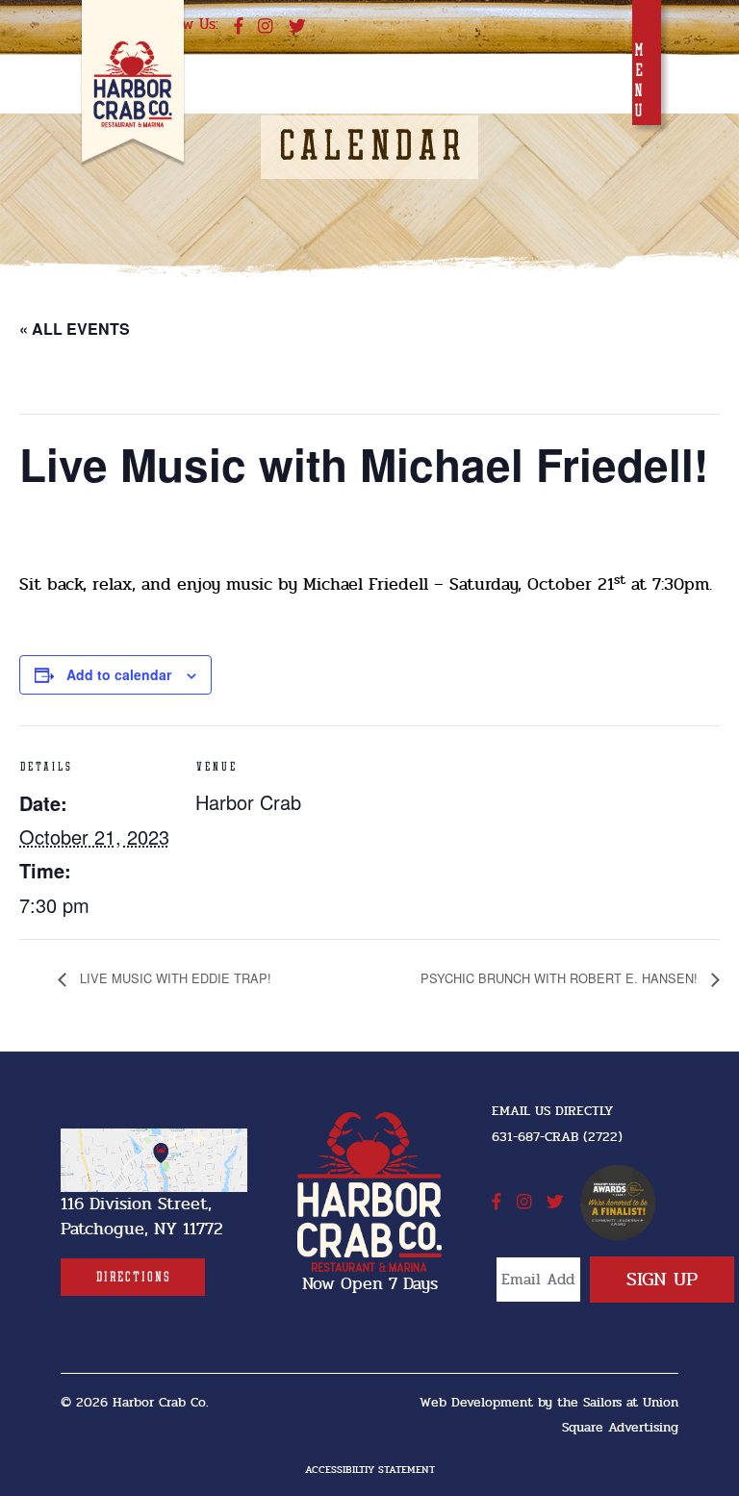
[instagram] (265, 26)
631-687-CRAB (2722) (557, 1137)
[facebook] (238, 26)
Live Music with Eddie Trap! (173, 978)
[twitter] (297, 26)
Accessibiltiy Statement (370, 1469)
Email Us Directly (552, 1111)
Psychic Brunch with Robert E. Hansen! (560, 978)
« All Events (74, 328)
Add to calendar (118, 674)
